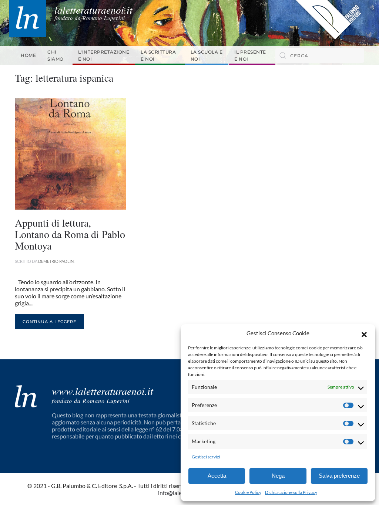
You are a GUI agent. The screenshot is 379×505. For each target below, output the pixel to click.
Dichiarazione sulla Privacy (291, 492)
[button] (364, 333)
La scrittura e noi (158, 55)
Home (28, 55)
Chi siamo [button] (55, 55)
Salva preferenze (339, 475)
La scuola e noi (207, 55)
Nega (278, 475)
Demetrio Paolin (56, 261)
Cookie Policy (248, 492)
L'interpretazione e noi (104, 55)
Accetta (217, 475)
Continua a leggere (49, 321)
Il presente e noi (250, 55)
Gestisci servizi (206, 457)
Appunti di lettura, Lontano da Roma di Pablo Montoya (70, 234)
